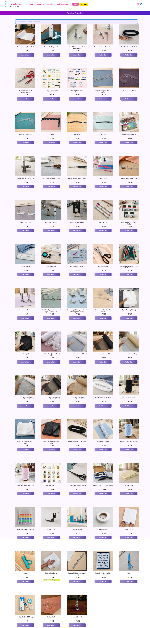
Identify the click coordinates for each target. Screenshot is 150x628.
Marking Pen (103, 222)
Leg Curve (103, 134)
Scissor (129, 573)
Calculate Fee (62, 4)
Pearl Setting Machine (77, 266)
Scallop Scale (51, 617)
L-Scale (51, 134)
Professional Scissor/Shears (77, 485)
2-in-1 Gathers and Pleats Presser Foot (77, 47)
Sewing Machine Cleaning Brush (103, 311)
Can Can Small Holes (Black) (103, 354)
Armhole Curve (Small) (129, 91)
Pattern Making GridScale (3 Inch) (103, 91)
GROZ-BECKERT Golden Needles (129, 223)
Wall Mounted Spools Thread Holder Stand (129, 267)
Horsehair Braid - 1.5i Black (77, 441)
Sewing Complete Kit (51, 91)
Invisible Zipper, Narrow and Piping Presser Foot (51, 311)
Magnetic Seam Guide (77, 222)
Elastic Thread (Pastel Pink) (25, 485)
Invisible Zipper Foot (77, 617)
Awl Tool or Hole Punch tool (51, 178)
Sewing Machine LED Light (25, 617)
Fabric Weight (25, 266)
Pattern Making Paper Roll (25, 47)
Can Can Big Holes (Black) (51, 398)
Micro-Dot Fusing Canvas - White (25, 442)
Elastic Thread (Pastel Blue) (129, 441)
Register (84, 4)
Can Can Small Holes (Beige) (129, 354)
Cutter (25, 573)
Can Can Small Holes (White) (77, 354)
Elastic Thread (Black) (129, 398)
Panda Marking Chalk (51, 47)
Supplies (50, 4)
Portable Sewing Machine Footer (103, 574)
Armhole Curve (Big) (25, 134)
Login (75, 4)
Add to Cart (25, 55)
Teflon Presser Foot (25, 222)
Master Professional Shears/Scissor (25, 91)
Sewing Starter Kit (77, 91)
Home (31, 4)
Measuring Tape (51, 266)
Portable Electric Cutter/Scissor (103, 485)
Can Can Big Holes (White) (25, 398)
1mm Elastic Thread (103, 441)
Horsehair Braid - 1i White (103, 398)
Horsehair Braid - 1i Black (129, 47)
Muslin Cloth (129, 485)
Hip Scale (77, 134)
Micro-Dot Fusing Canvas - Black (51, 442)
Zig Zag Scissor (103, 266)
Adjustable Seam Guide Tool (103, 47)
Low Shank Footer (25, 310)
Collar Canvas (129, 529)
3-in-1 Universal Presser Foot (25, 178)
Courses (40, 4)
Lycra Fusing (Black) (25, 354)
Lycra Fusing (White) (129, 310)
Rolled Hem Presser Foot (129, 178)
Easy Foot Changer (51, 222)
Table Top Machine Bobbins (25, 529)
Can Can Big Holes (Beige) (77, 398)
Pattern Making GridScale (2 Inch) (77, 574)
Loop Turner (103, 178)
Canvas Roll (103, 529)
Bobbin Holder (77, 529)
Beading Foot (51, 529)
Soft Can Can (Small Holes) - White (51, 354)
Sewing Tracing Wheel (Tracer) (77, 178)
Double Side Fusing (51, 573)
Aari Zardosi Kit (51, 485)
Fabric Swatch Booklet (129, 134)
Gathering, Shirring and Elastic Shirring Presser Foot (77, 311)
